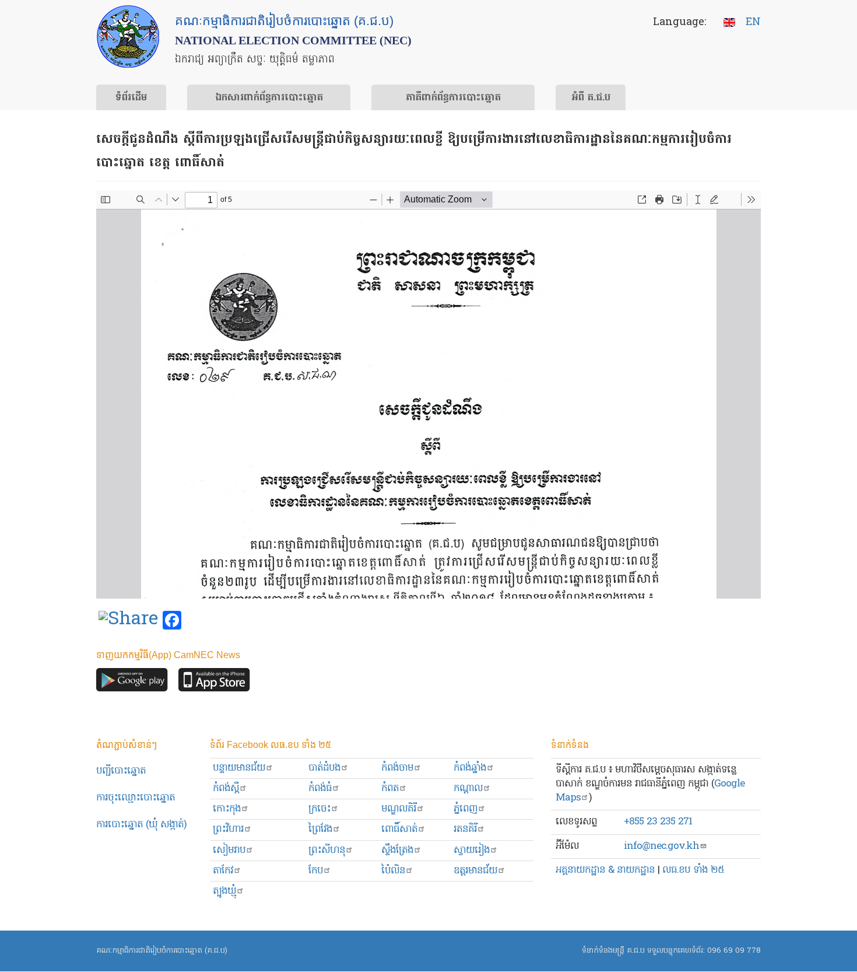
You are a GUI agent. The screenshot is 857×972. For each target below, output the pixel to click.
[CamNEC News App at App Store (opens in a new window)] (214, 682)
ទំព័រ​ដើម (131, 98)
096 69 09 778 (734, 950)
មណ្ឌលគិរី (398, 809)
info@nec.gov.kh (661, 846)
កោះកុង (227, 809)
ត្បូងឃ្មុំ (224, 891)
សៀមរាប (229, 850)
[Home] (128, 36)
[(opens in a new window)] (128, 621)
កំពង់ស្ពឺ (226, 788)
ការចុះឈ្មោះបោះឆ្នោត (135, 798)
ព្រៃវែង (320, 829)
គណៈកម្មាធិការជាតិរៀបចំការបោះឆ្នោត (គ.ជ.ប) (161, 950)
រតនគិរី (465, 829)
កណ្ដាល (468, 788)
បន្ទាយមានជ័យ (239, 768)
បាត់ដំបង (324, 768)
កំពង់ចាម (397, 768)
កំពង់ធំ (320, 788)
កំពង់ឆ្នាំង (470, 768)
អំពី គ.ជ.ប (590, 98)
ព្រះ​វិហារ (228, 829)
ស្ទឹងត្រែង (397, 850)
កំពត (390, 788)
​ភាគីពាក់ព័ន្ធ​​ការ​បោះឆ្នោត (453, 98)
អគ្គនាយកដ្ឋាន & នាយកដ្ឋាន (605, 870)
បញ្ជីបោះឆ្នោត (121, 771)
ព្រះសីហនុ (326, 850)
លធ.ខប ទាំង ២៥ (693, 870)
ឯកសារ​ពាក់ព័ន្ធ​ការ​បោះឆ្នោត (269, 98)
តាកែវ (223, 870)
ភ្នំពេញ (465, 809)
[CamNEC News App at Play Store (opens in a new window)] (132, 682)
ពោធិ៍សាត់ (399, 829)
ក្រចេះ (319, 809)
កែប (315, 870)
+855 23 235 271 (658, 821)
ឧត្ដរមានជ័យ (475, 870)
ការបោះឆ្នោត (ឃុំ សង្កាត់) (141, 824)
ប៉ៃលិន (393, 870)
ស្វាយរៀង (472, 850)
